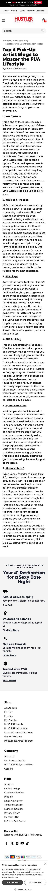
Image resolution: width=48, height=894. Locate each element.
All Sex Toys (10, 707)
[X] (11, 843)
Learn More (9, 655)
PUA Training (13, 339)
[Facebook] (6, 843)
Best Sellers (9, 680)
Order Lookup (12, 788)
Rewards (31, 10)
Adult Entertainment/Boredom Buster (24, 44)
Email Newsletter (13, 800)
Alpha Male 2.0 (14, 468)
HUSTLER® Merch (13, 724)
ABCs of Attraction (17, 199)
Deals (22, 10)
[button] (3, 20)
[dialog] (24, 877)
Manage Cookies (13, 809)
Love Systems (13, 116)
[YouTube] (22, 843)
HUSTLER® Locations (15, 728)
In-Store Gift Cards (14, 821)
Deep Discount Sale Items (18, 732)
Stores (6, 10)
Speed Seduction (15, 405)
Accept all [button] (12, 882)
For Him (8, 716)
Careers (8, 768)
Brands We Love (13, 736)
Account (41, 10)
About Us (9, 756)
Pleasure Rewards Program (18, 740)
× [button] (45, 864)
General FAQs (11, 817)
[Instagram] (17, 843)
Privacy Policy (12, 813)
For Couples (10, 720)
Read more (13, 877)
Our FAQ (7, 605)
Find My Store (11, 630)
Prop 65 (8, 796)
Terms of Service (13, 804)
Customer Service (14, 792)
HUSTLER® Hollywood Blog (15, 40)
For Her (8, 712)
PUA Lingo (11, 276)
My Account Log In (14, 760)
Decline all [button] (35, 882)
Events (14, 10)
